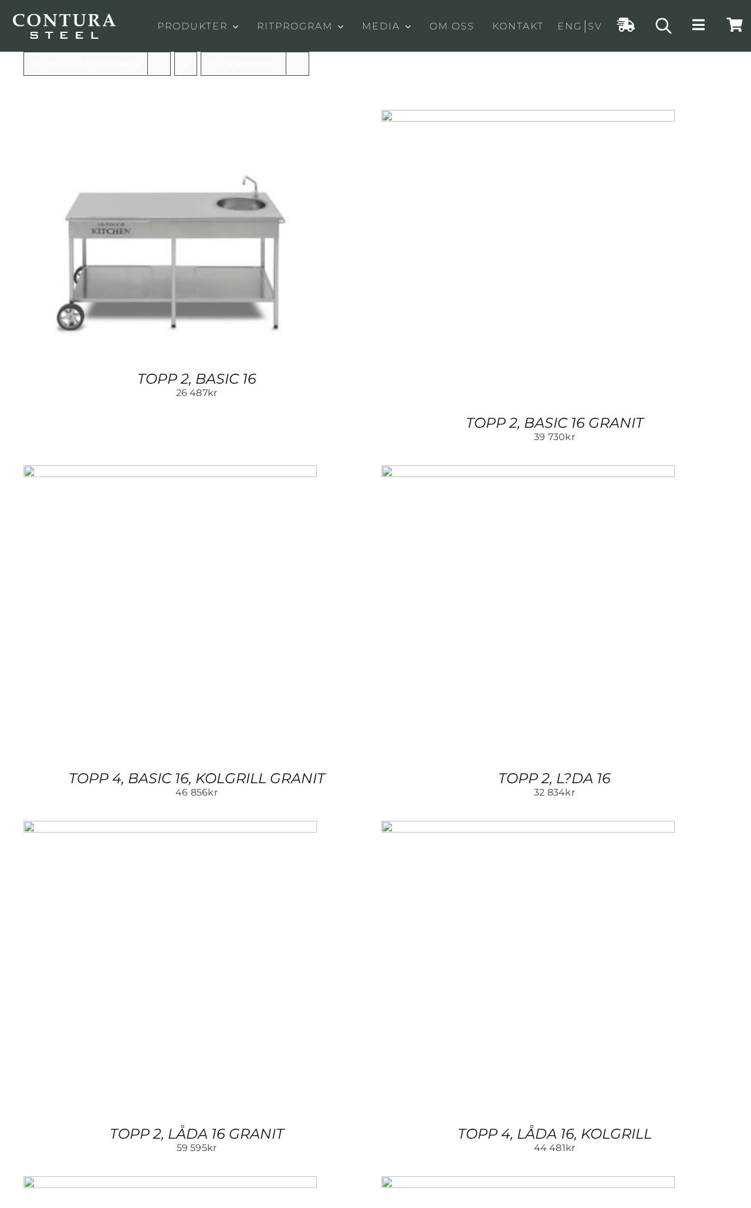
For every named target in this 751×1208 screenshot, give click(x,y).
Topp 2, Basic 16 (196, 378)
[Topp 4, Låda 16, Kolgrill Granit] (170, 1182)
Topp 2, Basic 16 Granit (555, 422)
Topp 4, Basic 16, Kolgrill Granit (197, 778)
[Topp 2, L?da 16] (528, 471)
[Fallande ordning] (185, 64)
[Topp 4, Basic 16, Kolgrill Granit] (170, 471)
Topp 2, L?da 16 (554, 778)
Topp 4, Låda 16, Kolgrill (555, 1133)
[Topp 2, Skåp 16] (528, 1182)
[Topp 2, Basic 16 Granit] (528, 116)
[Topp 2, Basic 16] (170, 116)
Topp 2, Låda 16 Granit (197, 1133)
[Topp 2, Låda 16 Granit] (170, 827)
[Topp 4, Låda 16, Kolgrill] (528, 827)
